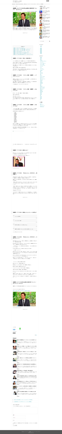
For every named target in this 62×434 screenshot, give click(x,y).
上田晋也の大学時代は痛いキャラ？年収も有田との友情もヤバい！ (46, 21)
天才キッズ (41, 73)
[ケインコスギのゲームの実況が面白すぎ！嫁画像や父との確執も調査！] (14, 387)
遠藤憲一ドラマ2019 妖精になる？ (17, 51)
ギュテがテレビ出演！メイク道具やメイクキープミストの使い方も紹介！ (46, 15)
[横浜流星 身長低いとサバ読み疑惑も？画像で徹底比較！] (14, 372)
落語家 (41, 98)
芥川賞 (41, 96)
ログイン (41, 103)
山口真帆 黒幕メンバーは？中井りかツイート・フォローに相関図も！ (23, 401)
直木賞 (41, 93)
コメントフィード (42, 105)
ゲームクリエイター (42, 65)
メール (14, 417)
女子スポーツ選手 (42, 76)
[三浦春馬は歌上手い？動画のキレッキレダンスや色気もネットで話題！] (14, 353)
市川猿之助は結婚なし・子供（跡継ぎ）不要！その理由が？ (46, 37)
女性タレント (41, 77)
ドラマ (41, 67)
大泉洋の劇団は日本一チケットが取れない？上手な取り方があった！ (27, 381)
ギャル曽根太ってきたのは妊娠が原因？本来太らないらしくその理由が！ (46, 28)
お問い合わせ (23, 431)
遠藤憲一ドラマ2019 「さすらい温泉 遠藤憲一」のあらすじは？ (21, 49)
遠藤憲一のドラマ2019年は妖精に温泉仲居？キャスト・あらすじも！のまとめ (23, 54)
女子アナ (41, 75)
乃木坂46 (41, 70)
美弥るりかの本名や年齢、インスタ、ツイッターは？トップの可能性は (23, 399)
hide (24, 46)
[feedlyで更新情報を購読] (47, 1)
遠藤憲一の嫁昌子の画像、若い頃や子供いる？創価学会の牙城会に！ (22, 290)
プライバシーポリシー (38, 431)
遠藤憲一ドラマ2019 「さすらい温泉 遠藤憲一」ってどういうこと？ (22, 48)
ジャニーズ (41, 66)
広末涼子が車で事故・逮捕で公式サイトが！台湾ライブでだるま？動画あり (46, 12)
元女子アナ (41, 72)
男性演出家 (41, 91)
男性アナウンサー (42, 88)
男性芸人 (41, 92)
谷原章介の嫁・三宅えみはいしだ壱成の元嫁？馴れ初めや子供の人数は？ (46, 31)
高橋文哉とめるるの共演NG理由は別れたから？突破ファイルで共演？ (46, 18)
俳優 (36, 11)
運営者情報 (30, 431)
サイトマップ (26, 431)
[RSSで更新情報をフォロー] (48, 1)
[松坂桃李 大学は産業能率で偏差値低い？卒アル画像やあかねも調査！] (14, 393)
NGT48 (41, 58)
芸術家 (41, 97)
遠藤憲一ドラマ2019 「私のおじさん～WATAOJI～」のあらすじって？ (22, 53)
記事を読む (18, 344)
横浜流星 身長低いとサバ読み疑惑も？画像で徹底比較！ (25, 370)
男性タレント (41, 89)
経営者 (41, 94)
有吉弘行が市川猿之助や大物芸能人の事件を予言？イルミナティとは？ (46, 34)
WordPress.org (42, 106)
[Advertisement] (25, 38)
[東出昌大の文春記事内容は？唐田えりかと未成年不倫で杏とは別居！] (14, 377)
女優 (40, 74)
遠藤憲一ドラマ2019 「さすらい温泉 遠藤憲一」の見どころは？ (21, 50)
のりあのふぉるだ (17, 1)
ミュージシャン (42, 69)
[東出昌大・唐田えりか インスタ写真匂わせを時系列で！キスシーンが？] (14, 359)
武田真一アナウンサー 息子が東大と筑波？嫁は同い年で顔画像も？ (46, 24)
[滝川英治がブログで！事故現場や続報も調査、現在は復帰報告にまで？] (14, 365)
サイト (14, 420)
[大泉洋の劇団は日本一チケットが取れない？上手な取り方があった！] (14, 383)
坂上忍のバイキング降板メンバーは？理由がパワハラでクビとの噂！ (27, 346)
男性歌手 (41, 90)
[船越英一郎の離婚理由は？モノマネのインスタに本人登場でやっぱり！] (14, 341)
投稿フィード (41, 104)
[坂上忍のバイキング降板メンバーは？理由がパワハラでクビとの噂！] (14, 347)
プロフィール (33, 431)
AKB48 (41, 57)
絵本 (40, 95)
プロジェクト (41, 68)
